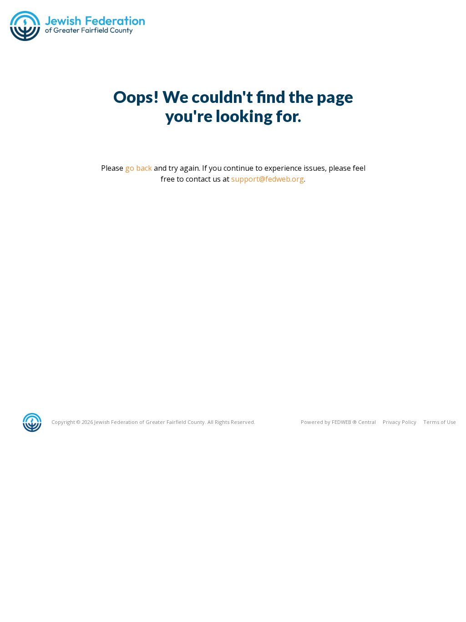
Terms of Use (439, 421)
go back (138, 168)
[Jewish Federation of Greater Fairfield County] (78, 26)
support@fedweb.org (267, 179)
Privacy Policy (399, 421)
